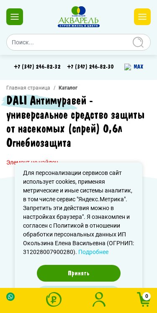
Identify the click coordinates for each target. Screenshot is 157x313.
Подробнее (93, 252)
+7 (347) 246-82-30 (90, 67)
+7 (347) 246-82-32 (37, 67)
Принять (79, 273)
